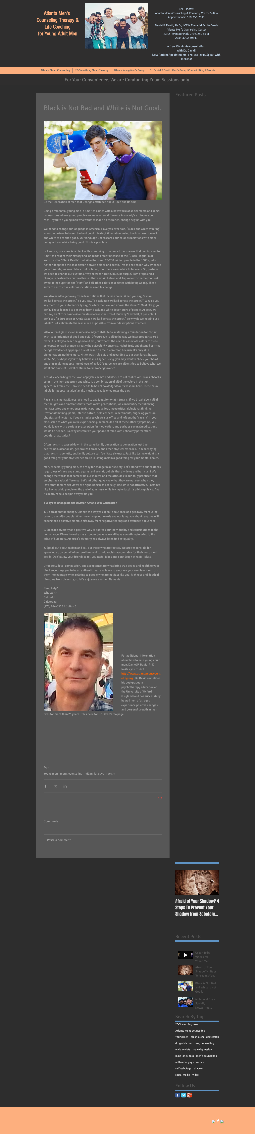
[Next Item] (213, 882)
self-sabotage (183, 1068)
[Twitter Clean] (217, 1120)
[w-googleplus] (222, 1121)
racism (110, 773)
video (195, 1074)
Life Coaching (58, 27)
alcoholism (197, 1037)
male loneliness (184, 1056)
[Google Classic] (189, 1095)
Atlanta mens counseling (190, 1030)
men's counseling (71, 773)
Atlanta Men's (57, 13)
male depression (202, 1049)
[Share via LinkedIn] (65, 786)
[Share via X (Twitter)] (55, 786)
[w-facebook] (213, 1121)
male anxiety (182, 1049)
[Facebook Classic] (177, 1095)
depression (212, 1037)
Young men (51, 773)
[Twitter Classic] (183, 1095)
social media (182, 1074)
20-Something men (186, 1024)
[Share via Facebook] (45, 786)
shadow (198, 1068)
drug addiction (183, 1043)
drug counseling (204, 1043)
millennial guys (94, 773)
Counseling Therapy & (58, 20)
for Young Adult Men (57, 34)
